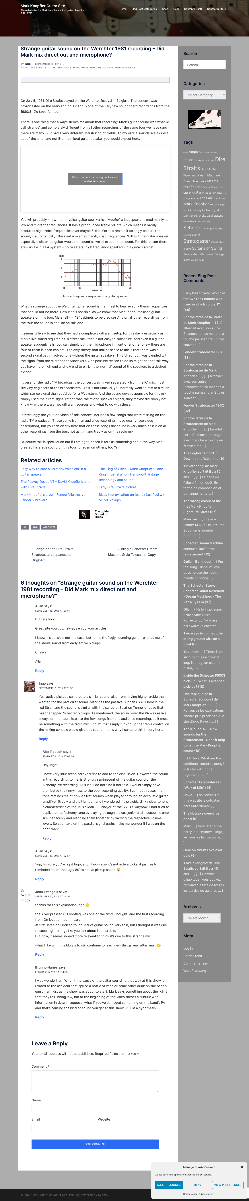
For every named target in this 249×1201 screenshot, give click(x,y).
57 (213, 512)
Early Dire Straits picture (117, 487)
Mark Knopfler (196, 204)
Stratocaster (196, 241)
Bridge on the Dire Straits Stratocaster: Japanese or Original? (52, 554)
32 (187, 411)
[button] (242, 1167)
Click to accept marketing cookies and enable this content (95, 179)
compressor (202, 160)
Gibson (187, 192)
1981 (25, 527)
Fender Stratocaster (213, 187)
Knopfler (195, 198)
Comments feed (195, 963)
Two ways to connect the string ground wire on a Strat (203, 638)
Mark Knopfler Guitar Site (43, 6)
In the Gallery (209, 192)
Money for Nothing (204, 210)
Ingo (28, 64)
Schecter (193, 227)
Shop (165, 8)
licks (215, 198)
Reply (39, 671)
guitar (196, 192)
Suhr (188, 248)
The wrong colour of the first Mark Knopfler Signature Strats (202, 506)
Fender (196, 187)
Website (104, 1119)
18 (186, 357)
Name (36, 1100)
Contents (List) (193, 8)
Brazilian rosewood (208, 152)
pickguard (206, 215)
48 (187, 310)
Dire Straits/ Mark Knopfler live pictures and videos (67, 67)
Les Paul (206, 198)
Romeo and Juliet (203, 221)
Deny (197, 1185)
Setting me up (210, 229)
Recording (188, 221)
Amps (24, 67)
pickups (218, 215)
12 (207, 554)
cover (211, 160)
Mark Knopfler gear (121, 67)
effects (212, 181)
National (193, 215)
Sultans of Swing (207, 248)
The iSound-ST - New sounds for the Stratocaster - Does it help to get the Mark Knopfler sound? (204, 740)
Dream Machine (208, 175)
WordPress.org (194, 971)
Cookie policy (190, 1194)
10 (222, 459)
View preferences (228, 1185)
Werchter (49, 527)
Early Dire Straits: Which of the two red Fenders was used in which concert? (204, 298)
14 (208, 788)
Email (36, 1119)
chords (189, 159)
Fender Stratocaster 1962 (203, 405)
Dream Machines (194, 181)
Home (123, 8)
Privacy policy (206, 1194)
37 (208, 602)
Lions (222, 198)
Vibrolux (210, 254)
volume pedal (198, 260)
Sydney (103, 1195)
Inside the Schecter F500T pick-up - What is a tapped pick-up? (204, 680)
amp (35, 527)
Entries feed (192, 956)
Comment (40, 1066)
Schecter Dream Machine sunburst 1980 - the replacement (203, 548)
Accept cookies (169, 1185)
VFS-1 (202, 254)
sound (196, 234)
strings (214, 241)
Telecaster (190, 254)
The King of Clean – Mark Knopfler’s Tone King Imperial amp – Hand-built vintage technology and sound (131, 474)
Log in (188, 948)
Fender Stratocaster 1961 (203, 352)
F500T (186, 187)
